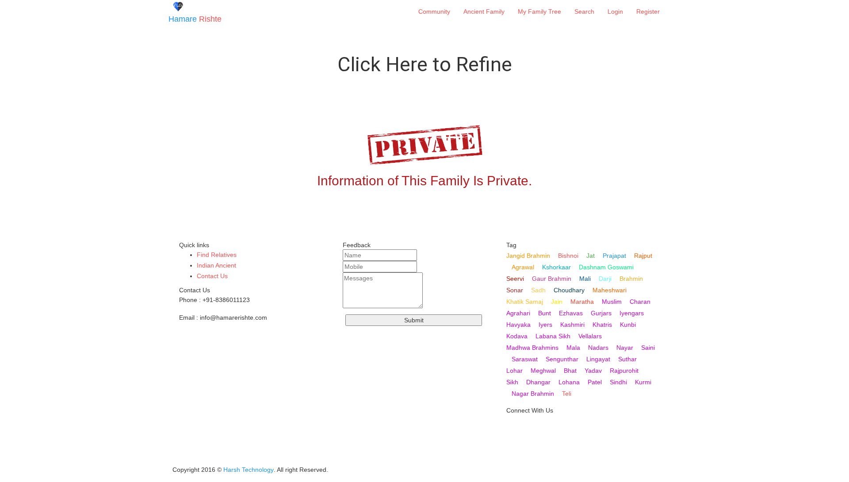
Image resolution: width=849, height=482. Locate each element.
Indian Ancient (216, 265)
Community (434, 11)
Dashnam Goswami (606, 267)
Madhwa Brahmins (532, 347)
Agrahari (518, 313)
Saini (648, 347)
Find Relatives (217, 254)
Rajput (643, 255)
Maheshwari (610, 290)
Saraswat (525, 359)
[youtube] (513, 428)
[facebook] (513, 456)
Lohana (569, 382)
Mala (573, 347)
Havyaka (518, 324)
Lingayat (598, 359)
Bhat (570, 370)
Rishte (195, 19)
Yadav (593, 370)
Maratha (582, 301)
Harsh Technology (248, 469)
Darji (605, 278)
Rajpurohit (624, 370)
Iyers (545, 324)
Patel (595, 382)
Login (615, 11)
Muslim (612, 301)
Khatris (602, 324)
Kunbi (628, 324)
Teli (566, 393)
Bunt (544, 313)
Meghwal (543, 370)
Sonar (514, 290)
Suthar (627, 359)
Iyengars (632, 313)
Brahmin (631, 278)
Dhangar (538, 382)
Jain (556, 301)
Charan (640, 301)
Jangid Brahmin (528, 255)
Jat (590, 255)
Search (584, 11)
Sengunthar (562, 359)
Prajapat (614, 255)
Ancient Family (484, 11)
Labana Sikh (552, 336)
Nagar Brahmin (533, 393)
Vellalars (590, 336)
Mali (585, 278)
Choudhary (569, 290)
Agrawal (523, 267)
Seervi (515, 278)
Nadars (598, 347)
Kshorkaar (556, 267)
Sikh (512, 382)
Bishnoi (568, 255)
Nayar (624, 347)
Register (648, 11)
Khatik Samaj (524, 301)
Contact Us (212, 275)
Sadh (538, 290)
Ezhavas (571, 313)
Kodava (517, 336)
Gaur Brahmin (551, 278)
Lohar (514, 370)
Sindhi (618, 382)
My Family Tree (539, 11)
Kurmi (643, 382)
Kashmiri (572, 324)
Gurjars (601, 313)
